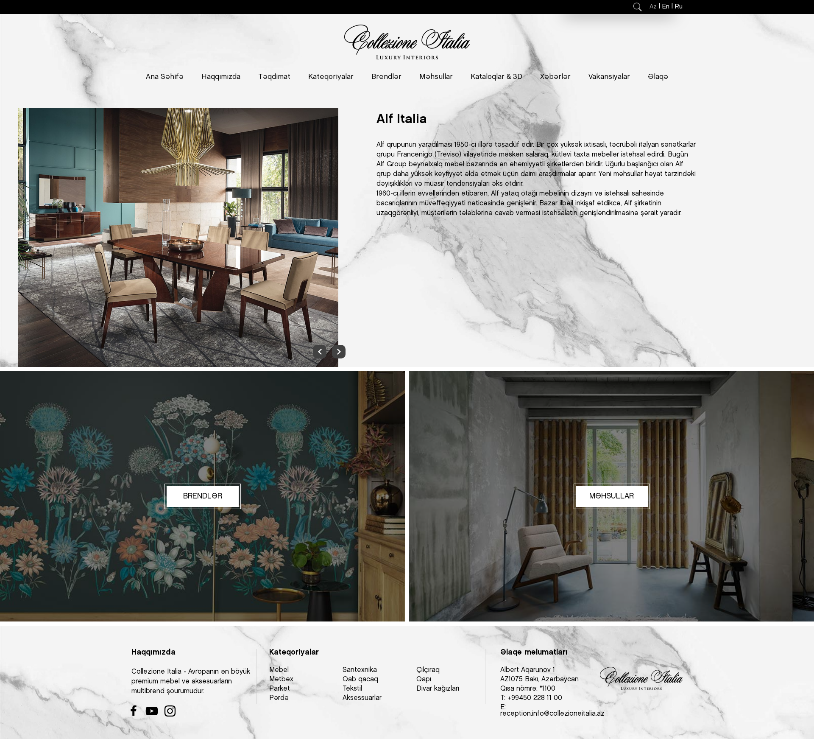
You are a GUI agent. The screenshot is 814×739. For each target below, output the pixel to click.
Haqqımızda (220, 76)
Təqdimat (274, 76)
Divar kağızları (437, 689)
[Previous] (319, 351)
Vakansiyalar (609, 76)
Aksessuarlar (362, 698)
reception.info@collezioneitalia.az (552, 714)
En (665, 7)
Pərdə (279, 698)
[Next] (339, 351)
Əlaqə (658, 76)
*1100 (547, 689)
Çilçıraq (428, 670)
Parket (279, 689)
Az (653, 7)
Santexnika (360, 670)
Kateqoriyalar (331, 76)
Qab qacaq (360, 679)
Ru (679, 7)
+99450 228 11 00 (534, 698)
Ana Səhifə (165, 76)
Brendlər (386, 76)
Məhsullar (436, 76)
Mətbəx (281, 679)
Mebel (279, 670)
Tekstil (352, 689)
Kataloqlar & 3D (496, 76)
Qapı (423, 679)
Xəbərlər (555, 76)
